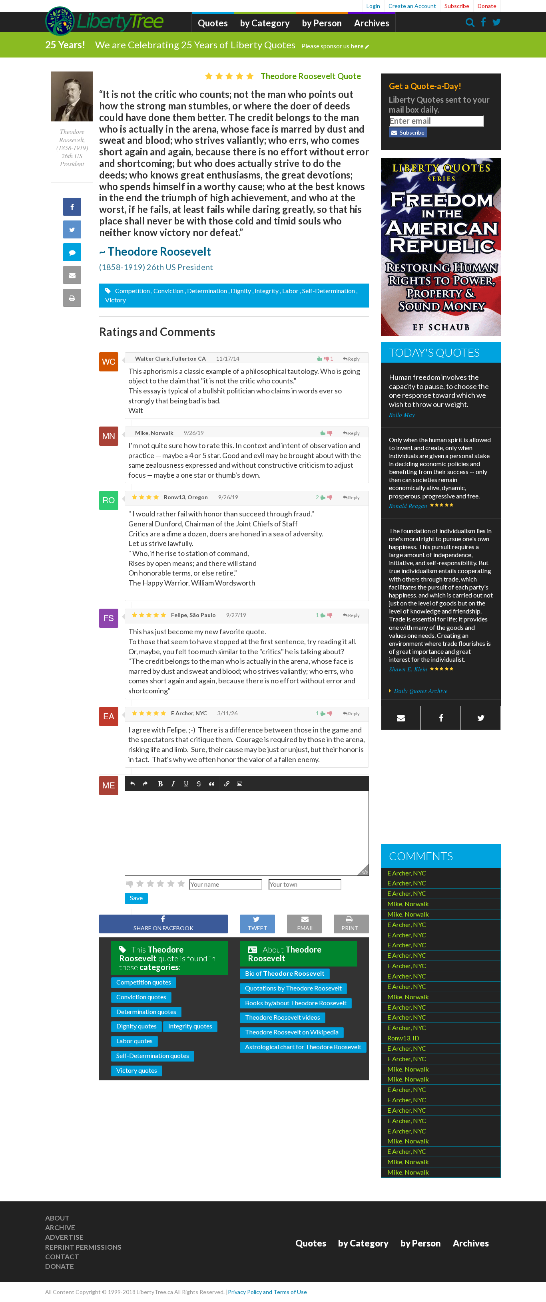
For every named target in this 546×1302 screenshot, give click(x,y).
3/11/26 (226, 713)
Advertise (64, 1237)
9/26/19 (193, 432)
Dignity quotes (136, 1026)
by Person (322, 23)
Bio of (285, 973)
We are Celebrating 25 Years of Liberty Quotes (229, 44)
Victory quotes (136, 1070)
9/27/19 (235, 614)
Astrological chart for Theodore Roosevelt (303, 1046)
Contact (62, 1256)
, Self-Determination (327, 290)
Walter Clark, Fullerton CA (170, 358)
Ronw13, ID (403, 1038)
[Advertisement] (441, 788)
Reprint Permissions (83, 1247)
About (57, 1218)
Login (373, 5)
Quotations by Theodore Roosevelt (293, 988)
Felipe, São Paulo (193, 614)
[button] (132, 784)
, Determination (206, 290)
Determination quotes (146, 1011)
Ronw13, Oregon (185, 497)
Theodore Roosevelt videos (282, 1017)
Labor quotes (134, 1040)
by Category (265, 23)
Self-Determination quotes (152, 1055)
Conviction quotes (141, 996)
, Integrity (265, 290)
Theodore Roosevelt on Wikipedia (292, 1032)
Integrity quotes (190, 1026)
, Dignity (239, 290)
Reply (354, 358)
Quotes (213, 23)
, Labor (289, 290)
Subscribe (456, 5)
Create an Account (412, 5)
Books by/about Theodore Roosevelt (296, 1002)
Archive (60, 1227)
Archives (371, 23)
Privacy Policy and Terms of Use (267, 1291)
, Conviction (167, 290)
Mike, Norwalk (153, 432)
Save (136, 897)
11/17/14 (227, 358)
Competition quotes (143, 982)
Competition (132, 290)
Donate (487, 5)
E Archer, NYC (188, 713)
